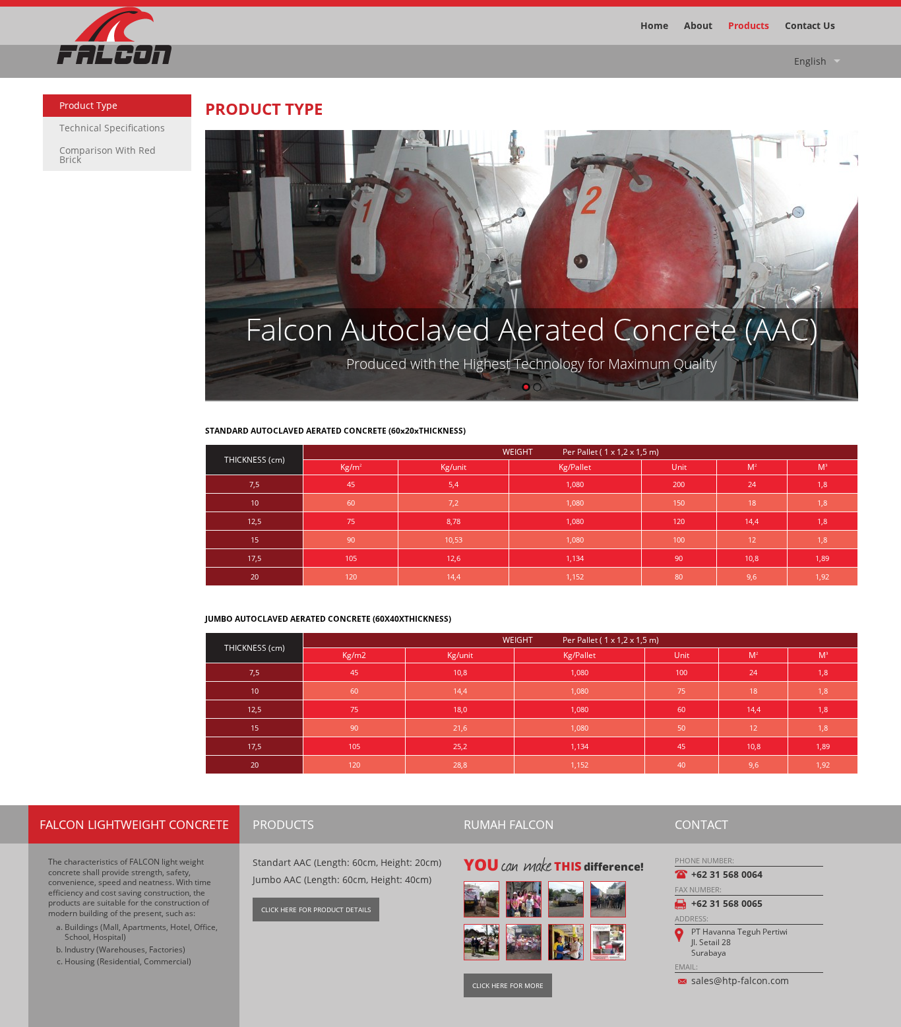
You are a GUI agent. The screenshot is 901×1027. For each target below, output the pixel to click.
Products (748, 25)
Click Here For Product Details (316, 909)
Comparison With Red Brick (107, 155)
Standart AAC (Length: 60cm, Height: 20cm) (347, 862)
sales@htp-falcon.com (740, 980)
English (810, 61)
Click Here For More (508, 985)
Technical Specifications (112, 127)
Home (654, 25)
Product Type (88, 105)
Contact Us (810, 25)
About (698, 25)
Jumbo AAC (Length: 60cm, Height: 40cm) (342, 879)
